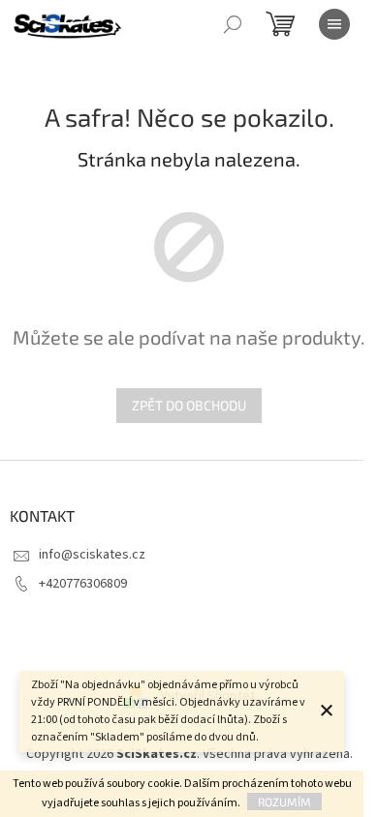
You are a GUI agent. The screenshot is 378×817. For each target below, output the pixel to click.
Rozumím (284, 801)
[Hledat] (232, 24)
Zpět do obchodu (189, 405)
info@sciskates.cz (92, 554)
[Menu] (334, 24)
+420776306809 (83, 583)
